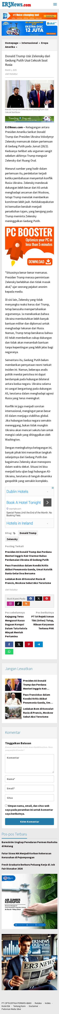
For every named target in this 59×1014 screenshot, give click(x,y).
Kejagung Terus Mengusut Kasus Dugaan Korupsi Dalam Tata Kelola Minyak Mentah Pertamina (16, 624)
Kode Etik (6, 1006)
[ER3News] (16, 4)
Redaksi (38, 1003)
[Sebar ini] (9, 644)
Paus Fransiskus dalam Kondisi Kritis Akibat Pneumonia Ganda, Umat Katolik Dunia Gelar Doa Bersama (28, 569)
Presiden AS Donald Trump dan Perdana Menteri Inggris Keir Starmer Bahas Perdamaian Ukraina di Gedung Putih (28, 555)
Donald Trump (28, 533)
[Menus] (55, 4)
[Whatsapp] (9, 651)
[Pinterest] (46, 598)
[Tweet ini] (19, 644)
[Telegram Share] (39, 644)
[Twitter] (38, 598)
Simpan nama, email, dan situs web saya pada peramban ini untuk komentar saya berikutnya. (29, 809)
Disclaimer (33, 1006)
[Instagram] (10, 604)
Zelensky (12, 539)
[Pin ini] (29, 644)
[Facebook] (30, 598)
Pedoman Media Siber (11, 1009)
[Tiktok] (18, 604)
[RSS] (26, 604)
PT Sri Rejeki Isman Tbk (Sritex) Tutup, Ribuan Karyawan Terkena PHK (42, 620)
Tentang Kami (19, 1006)
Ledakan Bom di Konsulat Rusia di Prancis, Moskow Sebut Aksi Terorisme (38, 712)
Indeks (47, 1003)
